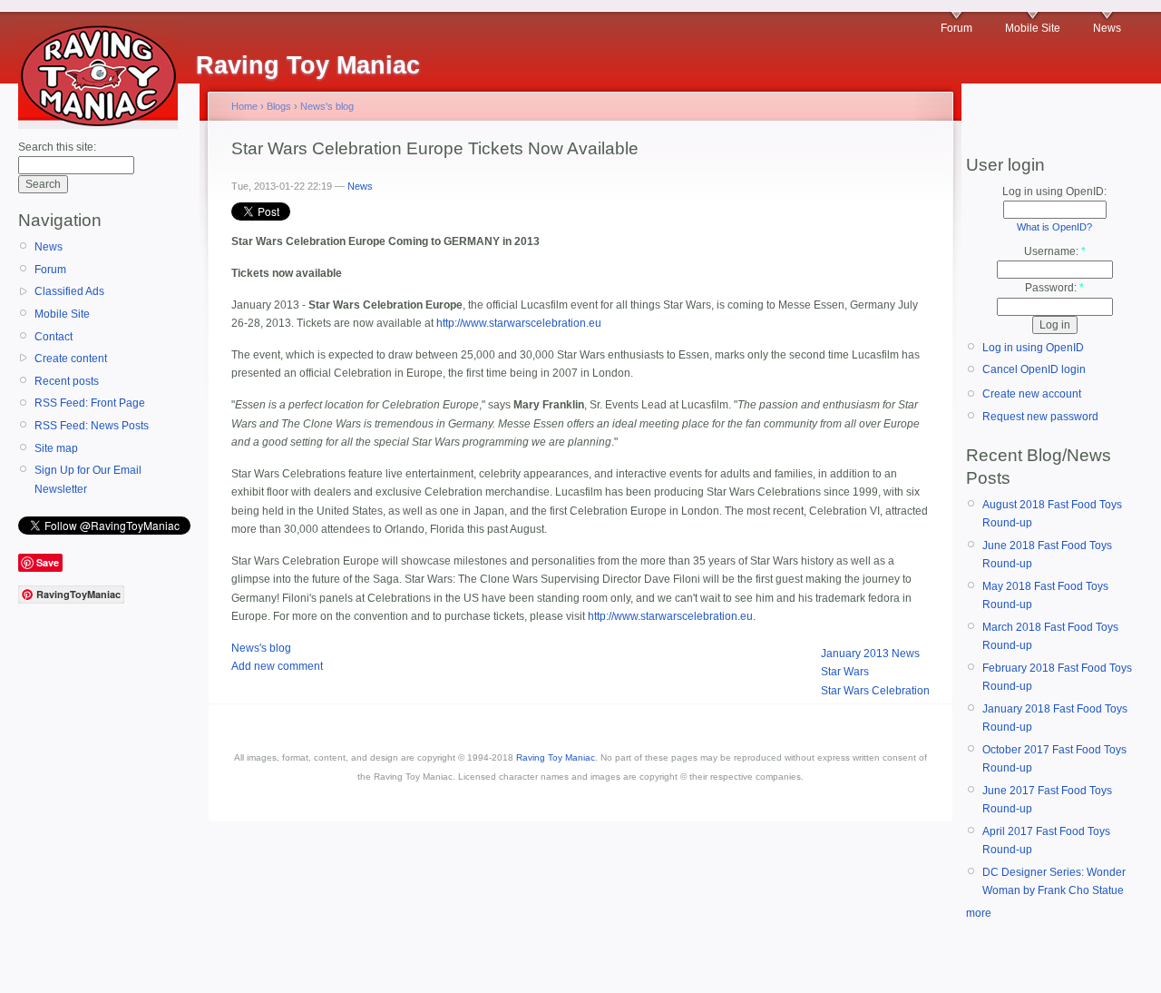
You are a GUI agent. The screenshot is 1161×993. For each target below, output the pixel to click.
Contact (53, 336)
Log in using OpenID (1033, 347)
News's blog (327, 106)
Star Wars (845, 671)
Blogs (279, 106)
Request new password (1040, 416)
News (1107, 28)
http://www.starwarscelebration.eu (518, 323)
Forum (956, 28)
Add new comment (277, 666)
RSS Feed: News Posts (91, 425)
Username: (1055, 251)
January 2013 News (870, 653)
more (978, 913)
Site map (56, 448)
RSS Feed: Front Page (89, 403)
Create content (70, 358)
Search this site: (57, 147)
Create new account (1031, 394)
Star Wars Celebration (875, 690)
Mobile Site (1032, 28)
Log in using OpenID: (1054, 191)
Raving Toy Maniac (555, 757)
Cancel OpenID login (1034, 369)
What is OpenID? (1054, 226)
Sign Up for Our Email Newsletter (87, 479)
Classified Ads (69, 291)
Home (244, 106)
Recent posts (66, 381)
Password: (1054, 287)
